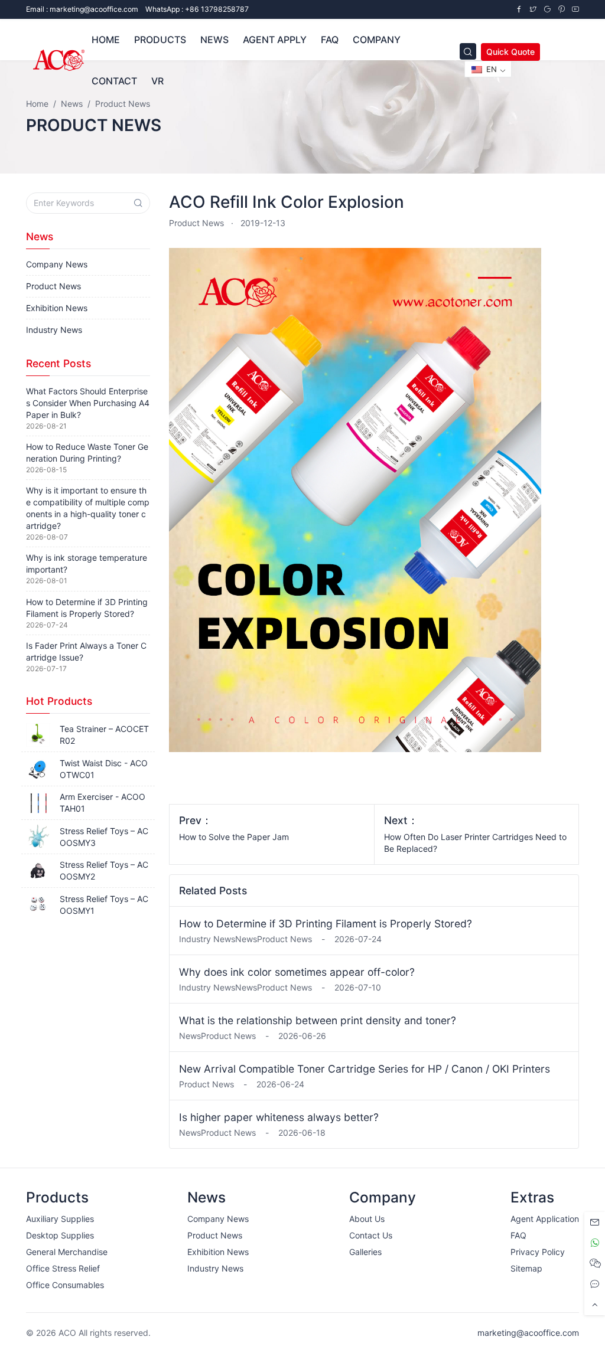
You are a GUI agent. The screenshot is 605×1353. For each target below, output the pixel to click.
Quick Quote (510, 52)
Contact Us (370, 1235)
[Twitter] (532, 9)
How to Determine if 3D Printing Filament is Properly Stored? (325, 923)
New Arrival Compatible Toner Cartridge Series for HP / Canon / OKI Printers (364, 1069)
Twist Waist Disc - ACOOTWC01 (104, 769)
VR (157, 81)
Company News (56, 264)
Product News (196, 223)
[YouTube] (575, 9)
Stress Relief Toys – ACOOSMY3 (104, 837)
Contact (114, 81)
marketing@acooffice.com (528, 1333)
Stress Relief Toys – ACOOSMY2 (104, 870)
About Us (367, 1219)
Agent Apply (275, 39)
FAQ (330, 39)
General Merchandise (67, 1252)
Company (377, 39)
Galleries (365, 1252)
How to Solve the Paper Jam (234, 837)
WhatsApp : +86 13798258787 (197, 9)
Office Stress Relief (63, 1268)
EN (490, 69)
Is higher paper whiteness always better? (279, 1117)
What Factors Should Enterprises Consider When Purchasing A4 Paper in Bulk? (87, 403)
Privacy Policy (537, 1252)
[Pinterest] (561, 9)
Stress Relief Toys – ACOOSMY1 (104, 905)
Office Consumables (65, 1285)
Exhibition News (56, 308)
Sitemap (526, 1268)
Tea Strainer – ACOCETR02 (104, 735)
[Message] (594, 1222)
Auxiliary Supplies (60, 1219)
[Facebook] (518, 9)
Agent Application (544, 1219)
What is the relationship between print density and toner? (317, 1020)
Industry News (54, 330)
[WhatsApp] (594, 1243)
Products (160, 39)
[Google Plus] (547, 9)
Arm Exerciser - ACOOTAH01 (102, 802)
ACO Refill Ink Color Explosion (286, 202)
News (214, 39)
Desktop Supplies (60, 1235)
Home (106, 39)
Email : (82, 9)
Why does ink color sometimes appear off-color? (297, 972)
